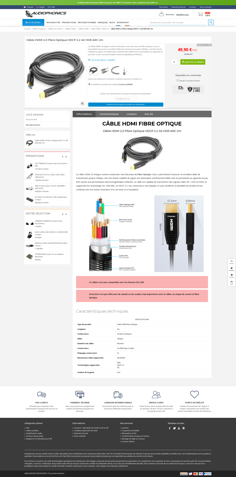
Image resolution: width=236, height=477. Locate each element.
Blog (112, 22)
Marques (103, 22)
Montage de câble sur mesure (132, 439)
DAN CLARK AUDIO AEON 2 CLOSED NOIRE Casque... (51, 233)
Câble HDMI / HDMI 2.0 (100, 28)
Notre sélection (38, 213)
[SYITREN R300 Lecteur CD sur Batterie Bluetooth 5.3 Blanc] (30, 257)
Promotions (69, 22)
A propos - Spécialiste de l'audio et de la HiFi (90, 428)
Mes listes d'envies (33, 125)
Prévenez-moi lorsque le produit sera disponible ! (126, 104)
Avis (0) (148, 114)
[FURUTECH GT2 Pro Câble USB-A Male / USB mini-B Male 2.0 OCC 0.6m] (30, 177)
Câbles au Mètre (31, 430)
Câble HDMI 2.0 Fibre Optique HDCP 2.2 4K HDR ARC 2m (51, 141)
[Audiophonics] (46, 14)
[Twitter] (174, 428)
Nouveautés (53, 22)
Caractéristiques (109, 114)
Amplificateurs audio (33, 433)
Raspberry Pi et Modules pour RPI (38, 439)
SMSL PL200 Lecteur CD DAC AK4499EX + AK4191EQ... (50, 187)
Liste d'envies (34, 114)
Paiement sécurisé (178, 7)
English (42, 7)
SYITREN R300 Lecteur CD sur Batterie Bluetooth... (49, 255)
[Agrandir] (82, 104)
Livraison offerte (127, 441)
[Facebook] (169, 428)
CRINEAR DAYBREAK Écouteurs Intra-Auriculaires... (49, 222)
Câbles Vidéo (70, 28)
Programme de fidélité (129, 430)
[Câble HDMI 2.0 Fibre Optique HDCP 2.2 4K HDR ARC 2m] (93, 70)
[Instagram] (183, 428)
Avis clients (163, 7)
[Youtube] (179, 428)
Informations (84, 114)
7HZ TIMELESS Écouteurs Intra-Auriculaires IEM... (51, 164)
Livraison (192, 7)
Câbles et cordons (55, 28)
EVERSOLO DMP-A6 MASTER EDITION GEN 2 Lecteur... (51, 244)
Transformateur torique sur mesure (134, 436)
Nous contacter (206, 7)
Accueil (27, 28)
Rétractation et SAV (128, 433)
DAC (27, 428)
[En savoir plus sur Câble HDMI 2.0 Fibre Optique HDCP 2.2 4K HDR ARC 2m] (29, 143)
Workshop (123, 22)
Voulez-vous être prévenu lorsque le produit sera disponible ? (126, 93)
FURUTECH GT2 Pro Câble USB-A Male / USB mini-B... (50, 175)
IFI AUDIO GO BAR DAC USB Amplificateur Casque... (51, 198)
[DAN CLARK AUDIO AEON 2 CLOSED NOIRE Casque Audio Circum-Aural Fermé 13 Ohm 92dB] (30, 235)
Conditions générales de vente (85, 430)
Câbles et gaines (39, 28)
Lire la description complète (102, 60)
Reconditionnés (87, 22)
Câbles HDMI (83, 28)
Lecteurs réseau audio (33, 436)
